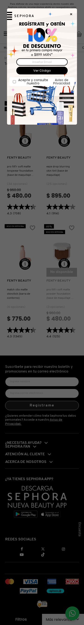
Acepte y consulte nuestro (44, 82)
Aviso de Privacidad (61, 81)
